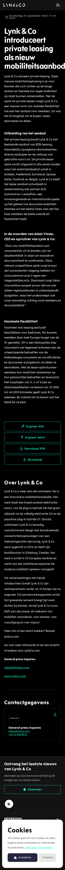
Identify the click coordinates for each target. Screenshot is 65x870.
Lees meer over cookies (38, 847)
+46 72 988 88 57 (17, 734)
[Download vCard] (55, 714)
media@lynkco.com (18, 731)
